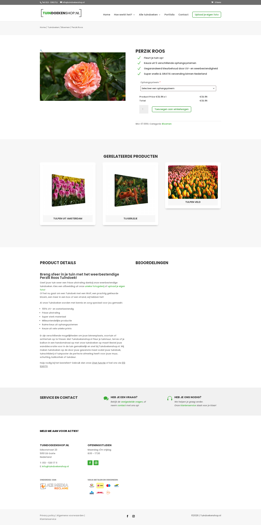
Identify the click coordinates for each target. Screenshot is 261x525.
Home (106, 15)
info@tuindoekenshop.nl (55, 466)
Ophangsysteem (150, 82)
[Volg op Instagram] (96, 462)
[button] (41, 50)
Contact (183, 15)
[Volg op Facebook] (90, 462)
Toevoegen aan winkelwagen (172, 109)
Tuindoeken (53, 27)
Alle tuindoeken (148, 15)
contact (122, 405)
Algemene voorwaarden (70, 515)
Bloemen (65, 27)
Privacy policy (47, 515)
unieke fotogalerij (94, 286)
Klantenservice (48, 519)
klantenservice (188, 405)
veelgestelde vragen (132, 401)
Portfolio (169, 15)
